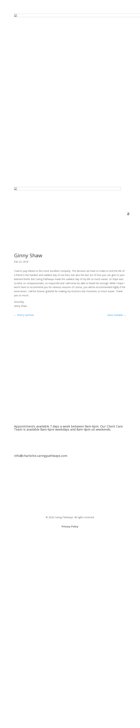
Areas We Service (70, 473)
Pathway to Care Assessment (70, 500)
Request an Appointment (70, 487)
